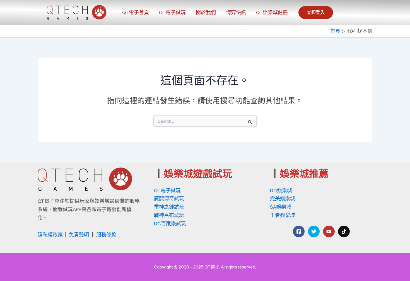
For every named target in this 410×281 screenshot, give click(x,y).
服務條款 (106, 235)
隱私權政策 (50, 235)
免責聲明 (79, 235)
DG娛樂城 (281, 190)
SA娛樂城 (280, 207)
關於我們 (206, 12)
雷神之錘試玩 (169, 207)
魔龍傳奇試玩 (169, 198)
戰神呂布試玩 (169, 215)
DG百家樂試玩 (170, 223)
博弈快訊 (236, 12)
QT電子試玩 (172, 12)
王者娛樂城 (282, 215)
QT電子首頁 (135, 12)
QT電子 (212, 267)
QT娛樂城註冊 (272, 12)
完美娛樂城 (282, 198)
